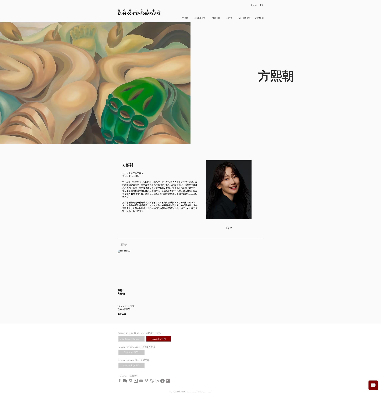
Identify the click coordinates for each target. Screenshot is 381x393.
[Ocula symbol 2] (152, 381)
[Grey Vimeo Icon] (146, 381)
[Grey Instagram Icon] (130, 381)
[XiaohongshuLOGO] (168, 381)
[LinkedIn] (157, 381)
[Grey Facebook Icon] (119, 381)
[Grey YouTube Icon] (141, 381)
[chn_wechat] (125, 381)
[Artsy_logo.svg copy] (135, 381)
